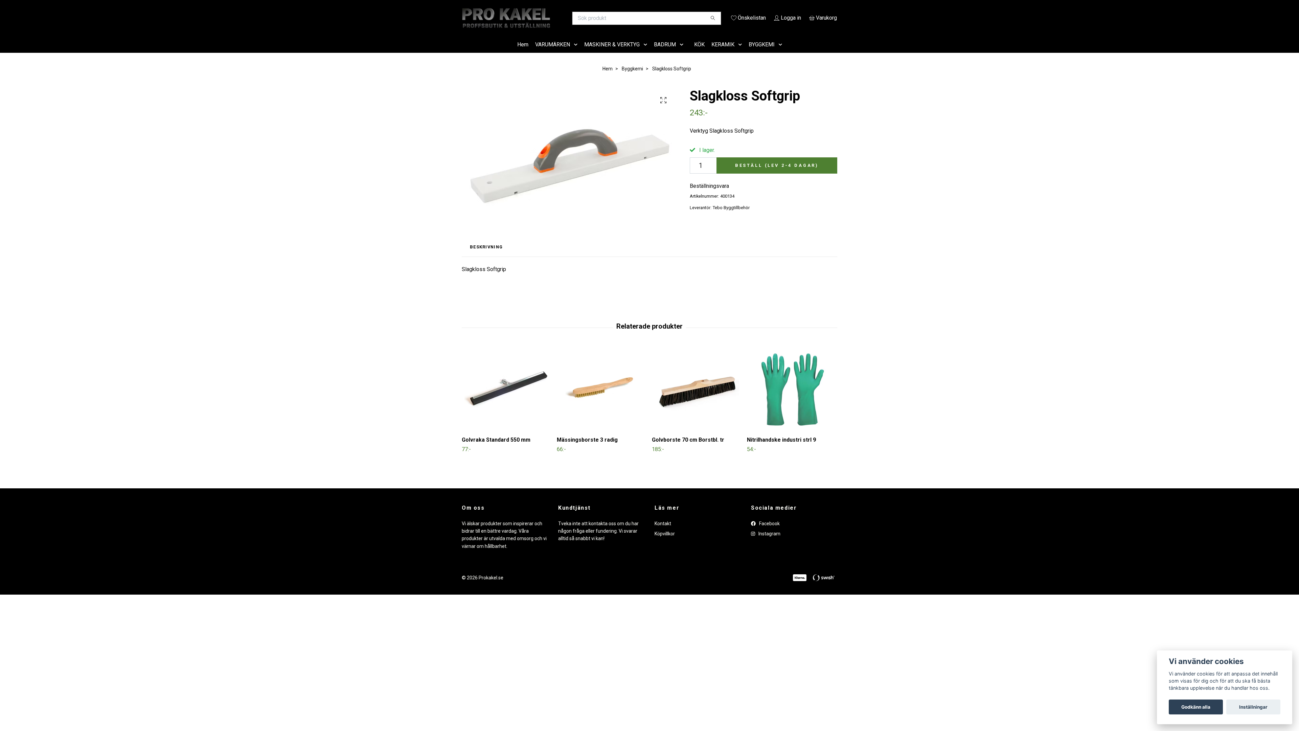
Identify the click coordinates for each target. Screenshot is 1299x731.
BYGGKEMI (762, 54)
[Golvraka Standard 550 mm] (507, 398)
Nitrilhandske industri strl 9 (781, 449)
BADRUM (665, 54)
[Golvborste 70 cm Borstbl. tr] (697, 398)
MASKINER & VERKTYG (612, 54)
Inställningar (1253, 707)
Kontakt (663, 533)
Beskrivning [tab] (486, 256)
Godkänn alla (1195, 707)
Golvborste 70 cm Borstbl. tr (688, 449)
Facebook (769, 533)
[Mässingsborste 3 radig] (602, 398)
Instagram (768, 543)
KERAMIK (722, 54)
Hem (522, 54)
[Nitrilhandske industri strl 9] (792, 398)
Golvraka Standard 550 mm (496, 449)
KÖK (699, 54)
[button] (577, 54)
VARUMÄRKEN (552, 54)
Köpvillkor (665, 543)
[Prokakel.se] (556, 18)
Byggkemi (632, 78)
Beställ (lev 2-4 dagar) (777, 174)
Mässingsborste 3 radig (587, 449)
